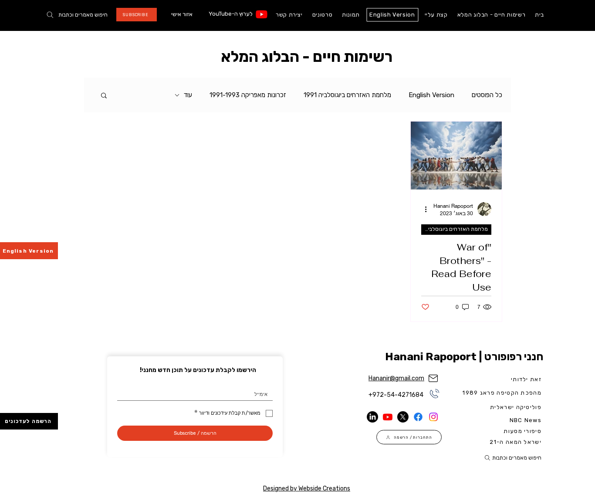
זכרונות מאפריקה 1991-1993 (248, 95)
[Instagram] (433, 417)
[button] (104, 96)
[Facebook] (418, 417)
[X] (403, 417)
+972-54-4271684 (395, 395)
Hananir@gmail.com (396, 378)
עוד (188, 95)
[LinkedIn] (372, 417)
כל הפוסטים (487, 95)
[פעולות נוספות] (422, 209)
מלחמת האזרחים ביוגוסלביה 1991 (347, 95)
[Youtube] (261, 14)
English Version (431, 95)
